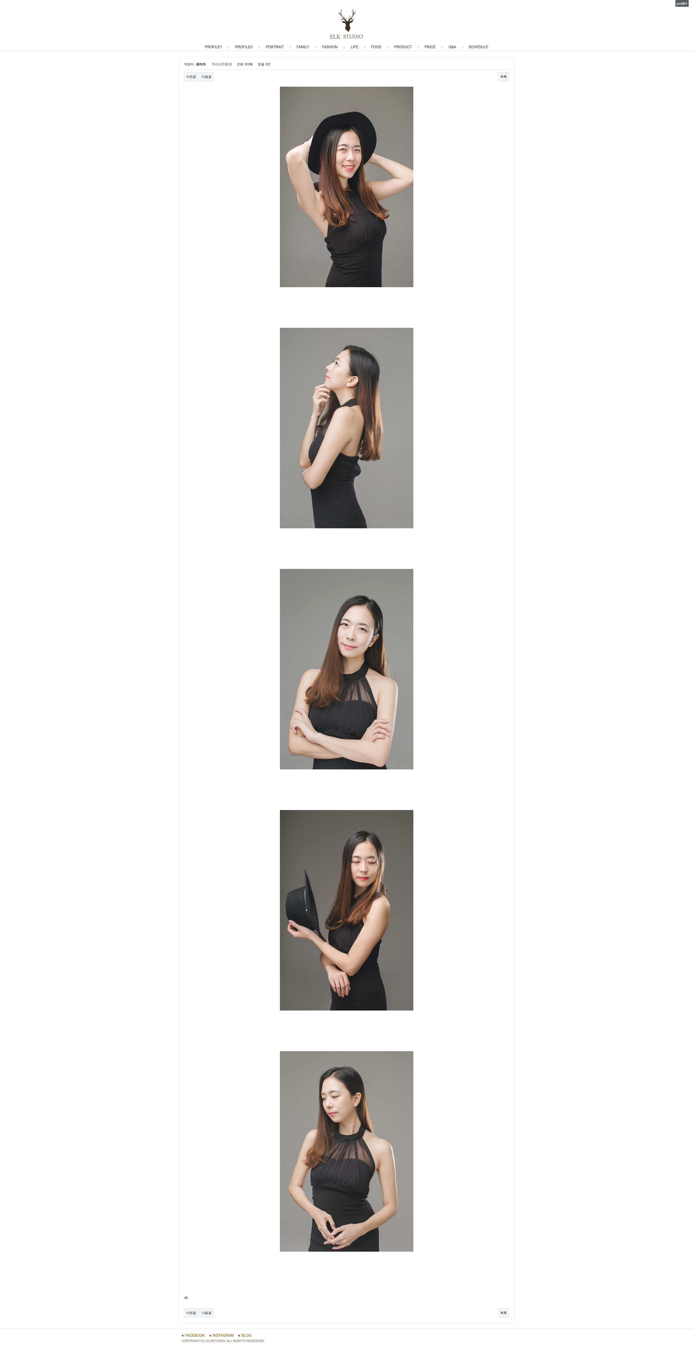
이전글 (191, 77)
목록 (503, 77)
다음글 (206, 77)
